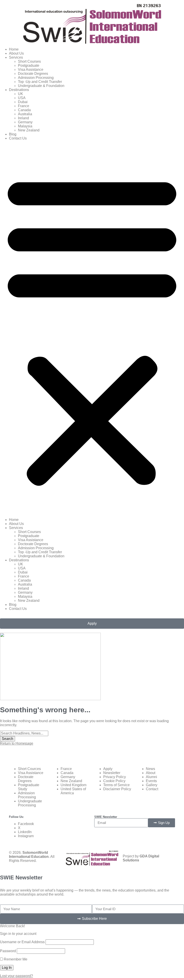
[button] (92, 329)
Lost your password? (16, 976)
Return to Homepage (16, 743)
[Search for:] (24, 733)
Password (8, 951)
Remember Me (15, 959)
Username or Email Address (22, 942)
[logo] (92, 24)
